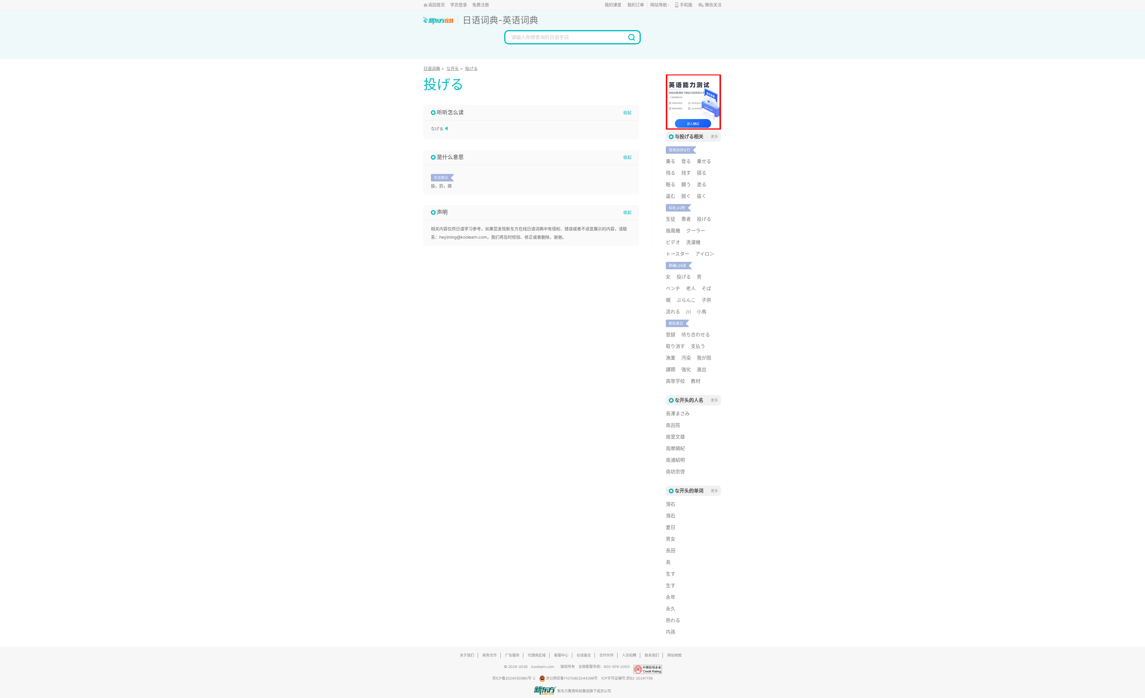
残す (686, 173)
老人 (691, 288)
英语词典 (520, 20)
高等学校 (675, 381)
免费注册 (480, 5)
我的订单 (635, 5)
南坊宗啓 (675, 472)
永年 (670, 597)
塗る (701, 184)
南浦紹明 (675, 460)
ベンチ (673, 288)
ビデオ (673, 242)
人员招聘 (629, 655)
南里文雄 (675, 437)
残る (670, 173)
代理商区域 (537, 655)
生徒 (670, 219)
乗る (670, 161)
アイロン (704, 254)
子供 (706, 300)
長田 (670, 551)
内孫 (670, 632)
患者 (686, 219)
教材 (695, 381)
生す (670, 574)
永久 (670, 609)
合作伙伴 (606, 655)
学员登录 (458, 5)
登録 (670, 335)
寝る (701, 173)
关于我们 (467, 655)
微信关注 (713, 5)
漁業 (670, 358)
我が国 (704, 358)
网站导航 (658, 5)
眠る (670, 184)
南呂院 (673, 425)
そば (706, 288)
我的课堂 (613, 5)
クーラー (695, 231)
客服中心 (561, 655)
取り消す (675, 346)
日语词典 (480, 20)
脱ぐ (686, 196)
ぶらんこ (686, 300)
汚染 (686, 358)
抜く (701, 196)
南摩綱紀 (675, 448)
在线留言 (584, 655)
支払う (698, 346)
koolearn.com (542, 666)
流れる (673, 312)
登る (686, 161)
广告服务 (512, 655)
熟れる (673, 620)
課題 (670, 369)
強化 (686, 369)
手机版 (686, 5)
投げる (471, 68)
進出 (701, 369)
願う (686, 184)
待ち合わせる (695, 335)
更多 (714, 136)
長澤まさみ (678, 413)
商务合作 (489, 655)
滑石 (670, 504)
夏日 (670, 527)
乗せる (704, 161)
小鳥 (701, 312)
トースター (677, 254)
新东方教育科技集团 (573, 691)
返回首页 (436, 5)
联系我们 (652, 655)
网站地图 (674, 655)
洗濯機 (693, 242)
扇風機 (673, 231)
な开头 (452, 68)
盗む (670, 196)
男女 (670, 539)
